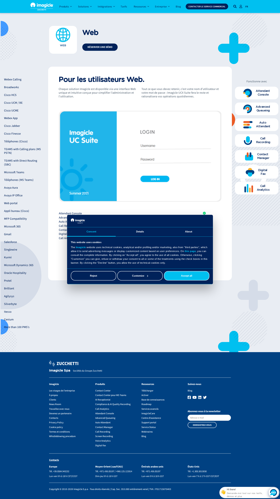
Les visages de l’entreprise (62, 390)
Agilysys (9, 296)
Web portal (11, 203)
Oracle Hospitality (15, 273)
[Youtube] (194, 397)
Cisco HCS (10, 95)
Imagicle (81, 247)
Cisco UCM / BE (13, 103)
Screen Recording (104, 436)
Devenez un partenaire (60, 413)
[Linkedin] (200, 397)
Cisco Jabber (12, 126)
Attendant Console (104, 413)
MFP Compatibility (15, 219)
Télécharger (147, 390)
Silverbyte (10, 304)
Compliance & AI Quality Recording (113, 404)
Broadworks (11, 87)
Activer (144, 395)
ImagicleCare (148, 413)
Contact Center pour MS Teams (110, 395)
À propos (53, 395)
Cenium (9, 320)
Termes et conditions (59, 431)
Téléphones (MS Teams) (19, 180)
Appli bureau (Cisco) (16, 211)
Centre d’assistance (151, 418)
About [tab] (188, 231)
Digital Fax (100, 445)
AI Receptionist (102, 399)
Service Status (148, 427)
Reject (93, 275)
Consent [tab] (91, 231)
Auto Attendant (103, 422)
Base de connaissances (152, 399)
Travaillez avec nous (59, 409)
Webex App (11, 118)
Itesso (8, 312)
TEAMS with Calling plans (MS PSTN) (22, 151)
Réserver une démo (100, 47)
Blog (143, 436)
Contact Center (103, 390)
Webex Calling (12, 79)
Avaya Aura (11, 188)
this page (190, 251)
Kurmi (8, 257)
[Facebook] (190, 397)
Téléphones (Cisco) (16, 141)
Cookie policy (56, 427)
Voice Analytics (103, 441)
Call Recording (102, 431)
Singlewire (10, 250)
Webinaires (147, 431)
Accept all (186, 275)
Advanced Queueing (105, 418)
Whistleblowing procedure (62, 436)
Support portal (148, 422)
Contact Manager (104, 427)
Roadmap (146, 404)
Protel (8, 281)
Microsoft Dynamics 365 (18, 265)
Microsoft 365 (12, 227)
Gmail (7, 234)
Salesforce (10, 242)
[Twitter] (205, 397)
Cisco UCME (11, 111)
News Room (55, 404)
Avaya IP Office (13, 195)
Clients (52, 399)
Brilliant (9, 288)
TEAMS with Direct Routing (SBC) (20, 162)
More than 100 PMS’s (16, 327)
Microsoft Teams (14, 172)
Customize (138, 275)
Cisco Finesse (12, 134)
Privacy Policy (56, 422)
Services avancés (149, 409)
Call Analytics (102, 409)
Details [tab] (140, 231)
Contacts (53, 418)
